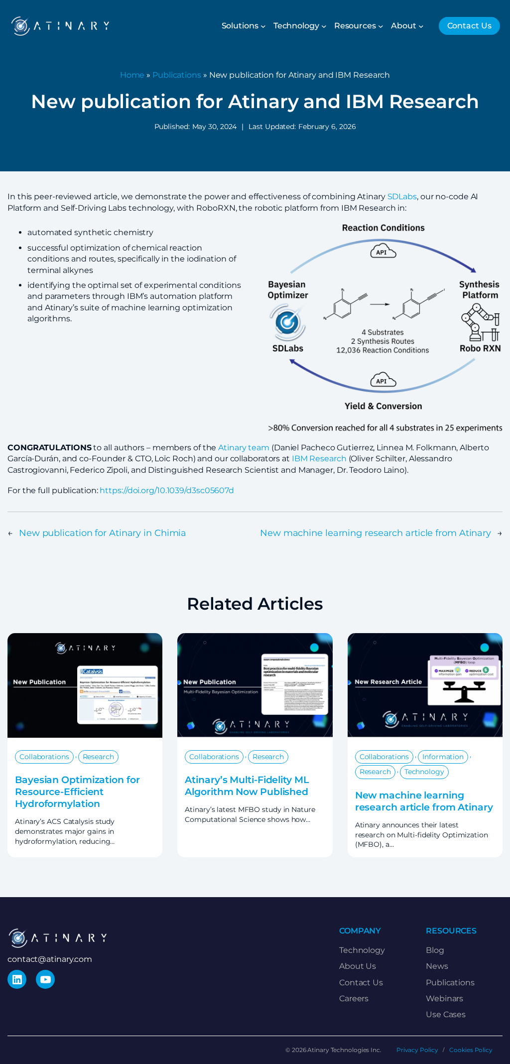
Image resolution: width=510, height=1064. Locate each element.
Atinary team (243, 447)
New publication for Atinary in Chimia (102, 533)
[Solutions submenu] (263, 26)
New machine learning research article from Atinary (375, 533)
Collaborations (44, 756)
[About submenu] (421, 26)
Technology (424, 771)
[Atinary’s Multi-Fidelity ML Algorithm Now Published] (254, 638)
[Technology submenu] (324, 26)
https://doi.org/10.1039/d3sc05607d (167, 490)
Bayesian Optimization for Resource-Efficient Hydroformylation (77, 791)
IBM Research (319, 458)
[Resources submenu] (380, 26)
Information (443, 756)
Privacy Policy (417, 1050)
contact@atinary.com (49, 959)
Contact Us (469, 25)
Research (98, 756)
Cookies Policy (471, 1050)
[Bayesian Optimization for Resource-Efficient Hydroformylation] (84, 638)
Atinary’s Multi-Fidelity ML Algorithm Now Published (246, 786)
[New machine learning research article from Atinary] (425, 638)
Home (132, 75)
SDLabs (402, 196)
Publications (176, 75)
